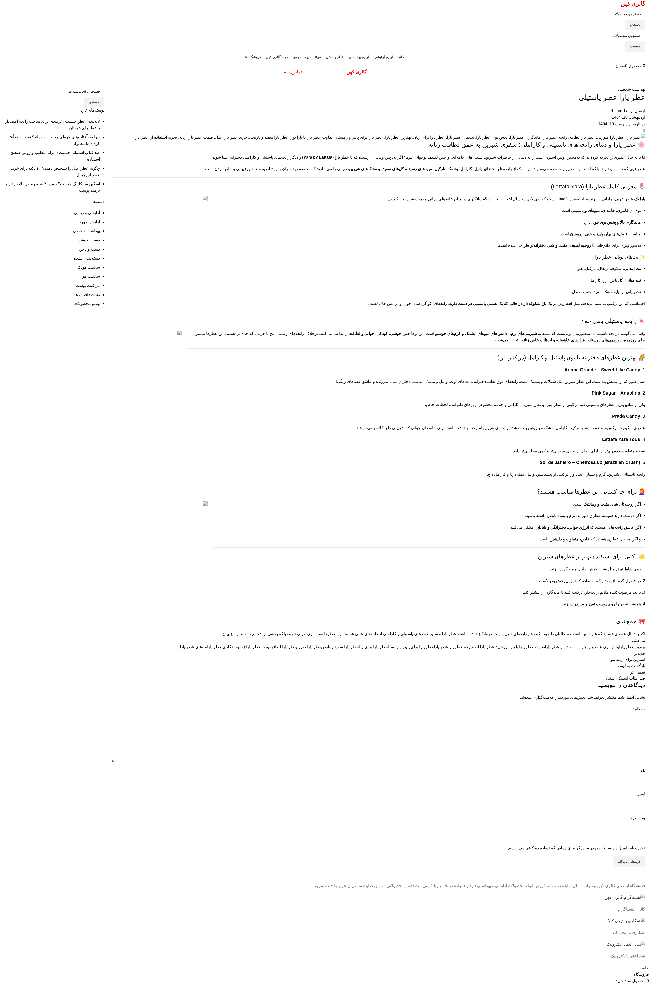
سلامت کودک (88, 267)
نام (642, 770)
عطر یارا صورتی (308, 647)
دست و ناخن (89, 249)
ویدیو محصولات (87, 303)
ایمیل (641, 794)
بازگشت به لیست (630, 665)
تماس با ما (292, 72)
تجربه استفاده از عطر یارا (566, 647)
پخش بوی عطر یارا (603, 647)
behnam (614, 110)
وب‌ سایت (637, 818)
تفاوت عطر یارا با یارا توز (524, 647)
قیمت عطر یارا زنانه (254, 647)
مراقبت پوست (87, 285)
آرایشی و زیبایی (87, 213)
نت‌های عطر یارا (193, 647)
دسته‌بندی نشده (87, 258)
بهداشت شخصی (631, 89)
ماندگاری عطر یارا (222, 647)
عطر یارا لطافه (283, 647)
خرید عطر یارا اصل (488, 647)
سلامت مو (91, 276)
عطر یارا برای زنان (372, 647)
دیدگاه (638, 709)
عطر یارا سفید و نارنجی (339, 647)
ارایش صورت (88, 222)
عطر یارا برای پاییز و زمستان (410, 647)
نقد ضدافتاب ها (87, 294)
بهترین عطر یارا (632, 647)
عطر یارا (441, 647)
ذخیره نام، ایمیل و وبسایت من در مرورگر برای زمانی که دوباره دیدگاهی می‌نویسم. (576, 848)
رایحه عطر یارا (460, 647)
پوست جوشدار (87, 240)
